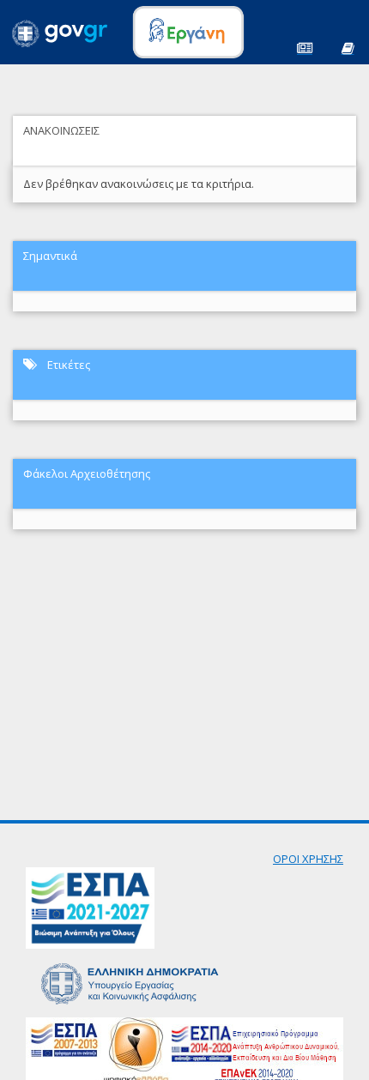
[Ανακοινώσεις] (304, 46)
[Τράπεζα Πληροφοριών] (347, 46)
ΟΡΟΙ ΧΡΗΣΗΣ (308, 858)
